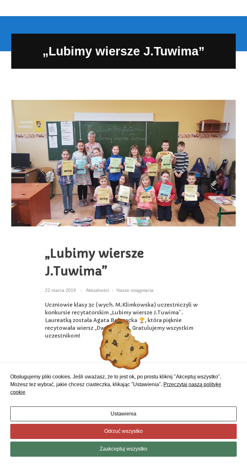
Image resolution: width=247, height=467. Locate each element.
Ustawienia (123, 413)
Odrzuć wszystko (123, 431)
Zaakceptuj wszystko (123, 449)
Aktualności (97, 290)
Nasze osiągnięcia (134, 290)
